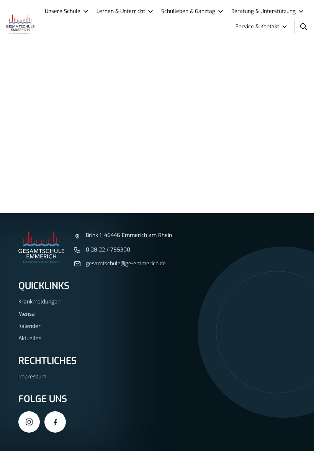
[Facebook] (55, 422)
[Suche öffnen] (303, 27)
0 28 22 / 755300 (108, 249)
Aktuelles (29, 338)
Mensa (26, 314)
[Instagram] (29, 422)
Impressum (32, 376)
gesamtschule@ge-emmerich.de (126, 263)
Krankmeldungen (39, 301)
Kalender (29, 326)
